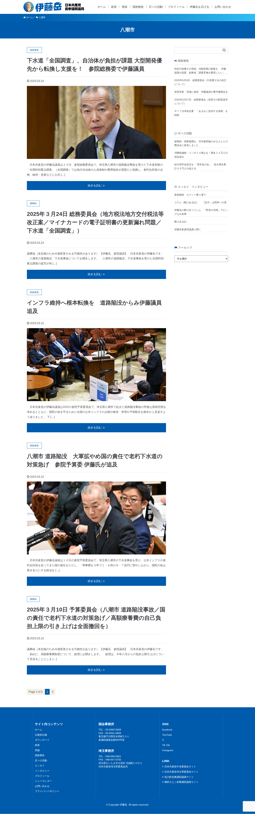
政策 (114, 6)
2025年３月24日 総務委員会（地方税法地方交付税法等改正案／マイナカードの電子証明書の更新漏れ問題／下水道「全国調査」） (95, 222)
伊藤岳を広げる (199, 6)
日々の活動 (156, 6)
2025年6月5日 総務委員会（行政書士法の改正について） (200, 82)
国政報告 (138, 6)
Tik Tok (166, 745)
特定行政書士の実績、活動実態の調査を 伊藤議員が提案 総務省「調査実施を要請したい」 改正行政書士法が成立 (200, 71)
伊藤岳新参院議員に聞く (187, 229)
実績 (124, 6)
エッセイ (40, 765)
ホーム (101, 6)
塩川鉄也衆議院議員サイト (179, 777)
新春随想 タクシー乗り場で (190, 194)
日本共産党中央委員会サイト (180, 766)
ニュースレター (43, 781)
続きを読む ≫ (96, 185)
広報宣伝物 (41, 734)
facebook (167, 729)
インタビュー (42, 770)
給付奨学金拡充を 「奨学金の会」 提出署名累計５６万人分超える (200, 166)
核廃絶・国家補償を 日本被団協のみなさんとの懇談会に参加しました (201, 143)
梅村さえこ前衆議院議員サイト (181, 782)
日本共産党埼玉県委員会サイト (181, 771)
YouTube (167, 734)
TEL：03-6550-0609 (110, 729)
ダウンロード (42, 739)
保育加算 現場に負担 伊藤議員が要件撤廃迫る (201, 91)
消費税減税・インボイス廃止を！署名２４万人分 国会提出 (201, 154)
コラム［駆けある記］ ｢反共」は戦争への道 (201, 202)
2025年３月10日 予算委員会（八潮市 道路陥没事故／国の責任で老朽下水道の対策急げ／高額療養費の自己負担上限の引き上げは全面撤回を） (96, 617)
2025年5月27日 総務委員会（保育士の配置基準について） (201, 101)
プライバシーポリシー (47, 791)
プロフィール (176, 6)
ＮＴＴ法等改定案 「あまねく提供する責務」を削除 (201, 113)
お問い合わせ (222, 6)
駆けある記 (180, 221)
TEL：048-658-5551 (110, 756)
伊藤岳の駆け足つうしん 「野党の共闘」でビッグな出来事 (201, 212)
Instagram (167, 750)
